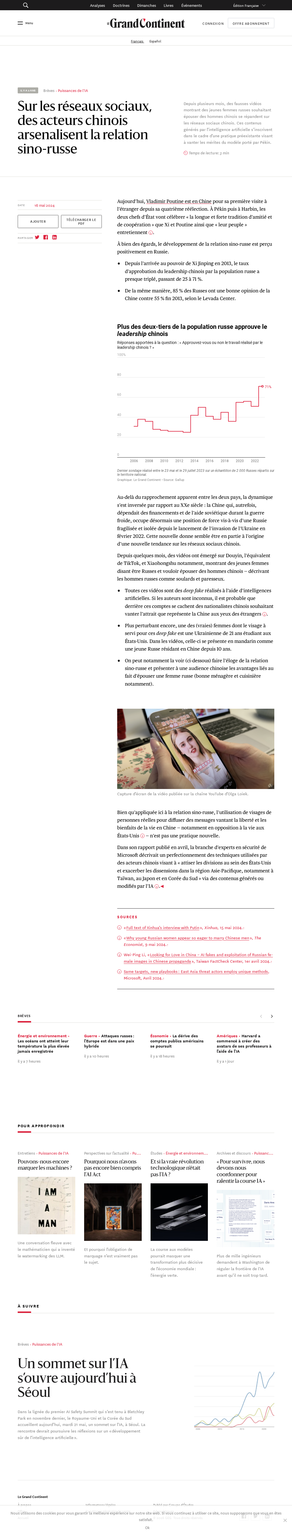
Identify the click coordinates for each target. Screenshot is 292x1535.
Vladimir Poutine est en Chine (179, 201)
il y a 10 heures (96, 1056)
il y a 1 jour (225, 1061)
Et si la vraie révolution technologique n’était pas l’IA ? (177, 1168)
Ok (147, 1527)
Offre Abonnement (251, 23)
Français (137, 41)
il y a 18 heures (162, 1056)
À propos (24, 1504)
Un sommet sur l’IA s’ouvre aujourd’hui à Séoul (77, 1379)
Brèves (48, 90)
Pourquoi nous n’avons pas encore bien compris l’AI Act (112, 1168)
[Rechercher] (43, 5)
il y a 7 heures (29, 1061)
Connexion (213, 23)
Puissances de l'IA (73, 90)
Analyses (97, 5)
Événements (191, 5)
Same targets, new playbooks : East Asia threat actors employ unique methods (196, 971)
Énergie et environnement (187, 1153)
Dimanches (146, 5)
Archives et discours (234, 1153)
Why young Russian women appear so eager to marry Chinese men (187, 937)
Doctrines (121, 5)
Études (156, 1153)
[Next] (271, 1016)
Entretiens (26, 1153)
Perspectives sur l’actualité (106, 1153)
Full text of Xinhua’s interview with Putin (162, 927)
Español (155, 41)
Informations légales (100, 1504)
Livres (168, 5)
